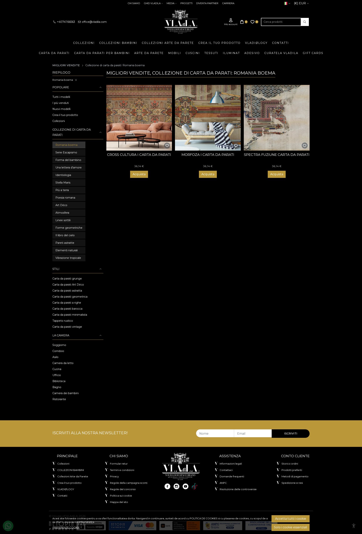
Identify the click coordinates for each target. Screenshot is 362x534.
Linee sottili (63, 220)
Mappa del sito (119, 502)
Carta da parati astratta (67, 290)
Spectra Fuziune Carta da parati (276, 154)
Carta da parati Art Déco (68, 284)
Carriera (228, 3)
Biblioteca (58, 381)
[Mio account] (231, 22)
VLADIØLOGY (256, 43)
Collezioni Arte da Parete (168, 43)
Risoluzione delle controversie (238, 489)
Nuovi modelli (61, 109)
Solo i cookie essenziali (290, 527)
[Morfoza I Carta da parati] (208, 118)
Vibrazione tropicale (68, 258)
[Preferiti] (254, 22)
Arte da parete (149, 53)
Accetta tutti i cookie (290, 518)
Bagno (56, 387)
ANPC (223, 482)
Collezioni (84, 43)
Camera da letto (63, 363)
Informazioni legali (231, 463)
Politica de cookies (204, 518)
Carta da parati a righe (66, 302)
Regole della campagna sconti (128, 482)
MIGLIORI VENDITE (66, 65)
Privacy (114, 476)
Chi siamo (134, 3)
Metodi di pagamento (294, 476)
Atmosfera (62, 212)
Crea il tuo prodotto (219, 43)
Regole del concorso (123, 489)
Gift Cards (313, 53)
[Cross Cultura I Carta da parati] (139, 118)
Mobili (174, 53)
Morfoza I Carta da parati (208, 154)
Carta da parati (54, 53)
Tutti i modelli (61, 97)
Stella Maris (62, 182)
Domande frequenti (232, 476)
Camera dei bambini (65, 393)
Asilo (55, 357)
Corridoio (58, 351)
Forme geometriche (68, 227)
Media (170, 3)
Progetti (186, 3)
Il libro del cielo (65, 235)
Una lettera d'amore (68, 167)
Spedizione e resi (292, 482)
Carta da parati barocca (67, 308)
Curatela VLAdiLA (281, 53)
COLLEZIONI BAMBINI (118, 43)
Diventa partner (207, 3)
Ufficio (56, 375)
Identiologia (63, 175)
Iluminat (231, 53)
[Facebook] (167, 486)
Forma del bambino (68, 160)
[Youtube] (186, 486)
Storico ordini (289, 463)
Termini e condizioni (122, 470)
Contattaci (226, 470)
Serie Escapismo (66, 152)
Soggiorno (59, 345)
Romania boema (62, 79)
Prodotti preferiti (291, 470)
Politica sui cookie (121, 495)
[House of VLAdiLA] (180, 22)
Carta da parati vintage (67, 326)
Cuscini (193, 53)
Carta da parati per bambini (102, 53)
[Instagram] (176, 486)
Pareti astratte (64, 243)
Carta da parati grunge (67, 278)
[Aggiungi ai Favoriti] (167, 146)
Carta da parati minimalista (69, 314)
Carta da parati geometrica (69, 296)
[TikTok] (195, 486)
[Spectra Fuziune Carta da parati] (277, 118)
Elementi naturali (66, 250)
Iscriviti (290, 433)
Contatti (280, 43)
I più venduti (60, 103)
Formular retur (119, 463)
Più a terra (62, 190)
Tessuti (211, 53)
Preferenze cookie (66, 527)
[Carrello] (244, 22)
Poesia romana (65, 197)
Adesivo (252, 53)
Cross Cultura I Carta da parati (139, 154)
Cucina (56, 369)
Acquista (139, 174)
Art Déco (61, 205)
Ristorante (59, 399)
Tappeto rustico (62, 320)
